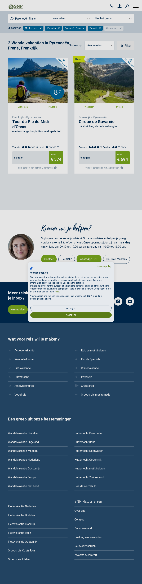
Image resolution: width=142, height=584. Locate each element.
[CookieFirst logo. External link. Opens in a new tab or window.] (31, 268)
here (57, 292)
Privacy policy (104, 266)
